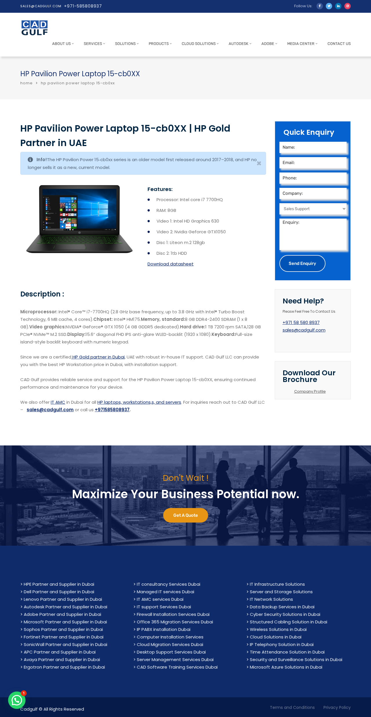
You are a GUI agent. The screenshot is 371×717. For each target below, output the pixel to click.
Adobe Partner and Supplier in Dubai (62, 614)
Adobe (267, 43)
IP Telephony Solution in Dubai (282, 644)
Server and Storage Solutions (281, 592)
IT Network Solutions (271, 599)
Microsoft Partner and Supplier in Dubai (65, 622)
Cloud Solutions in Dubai (275, 637)
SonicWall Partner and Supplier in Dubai (65, 644)
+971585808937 (112, 410)
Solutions (125, 43)
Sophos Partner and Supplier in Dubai (63, 629)
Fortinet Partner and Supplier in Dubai (63, 637)
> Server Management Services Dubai (173, 659)
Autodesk (238, 43)
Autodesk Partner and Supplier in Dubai (65, 607)
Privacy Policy (337, 707)
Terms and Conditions (292, 707)
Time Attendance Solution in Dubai (287, 652)
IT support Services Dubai (164, 607)
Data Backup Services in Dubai (282, 607)
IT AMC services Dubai (160, 599)
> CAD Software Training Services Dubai (175, 667)
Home (26, 83)
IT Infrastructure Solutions (277, 584)
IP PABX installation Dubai (163, 629)
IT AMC (58, 402)
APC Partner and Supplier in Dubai (60, 652)
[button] (17, 700)
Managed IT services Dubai (165, 592)
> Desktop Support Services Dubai (169, 652)
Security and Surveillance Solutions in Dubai (296, 659)
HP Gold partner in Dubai (98, 357)
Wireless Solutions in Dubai (278, 629)
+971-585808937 (83, 6)
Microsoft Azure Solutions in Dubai (286, 667)
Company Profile (310, 391)
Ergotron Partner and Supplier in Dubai (64, 667)
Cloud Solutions (199, 43)
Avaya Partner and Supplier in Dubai (62, 659)
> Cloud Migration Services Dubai (168, 644)
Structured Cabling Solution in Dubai (288, 622)
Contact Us (339, 43)
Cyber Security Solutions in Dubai (285, 614)
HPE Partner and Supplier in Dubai (59, 584)
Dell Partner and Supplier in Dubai (59, 592)
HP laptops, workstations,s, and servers (139, 402)
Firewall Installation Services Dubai (173, 614)
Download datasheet (171, 264)
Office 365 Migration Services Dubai (175, 622)
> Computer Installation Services (168, 637)
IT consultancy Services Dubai (168, 584)
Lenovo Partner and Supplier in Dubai (63, 599)
